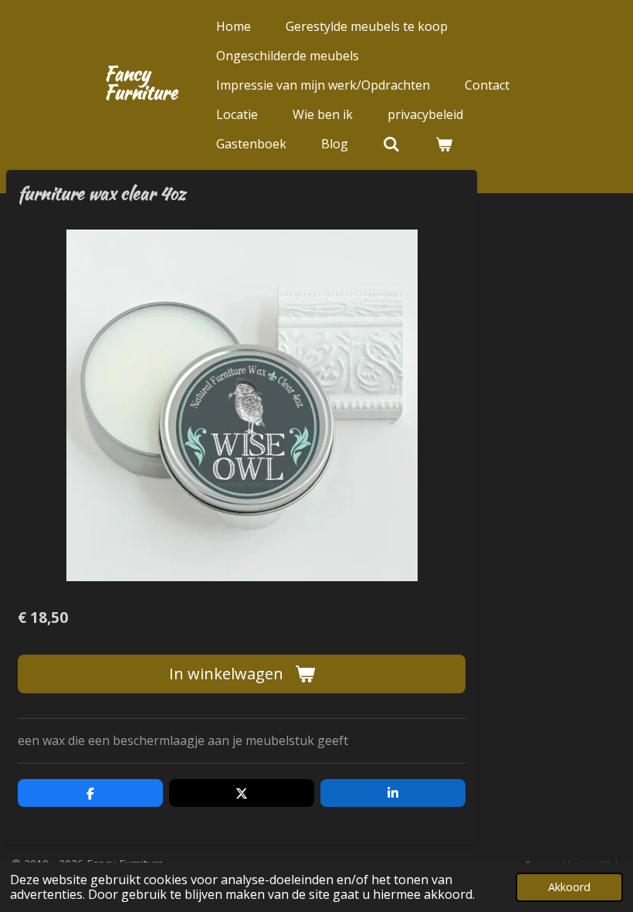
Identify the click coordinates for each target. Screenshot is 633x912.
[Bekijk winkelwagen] (443, 143)
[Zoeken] (391, 143)
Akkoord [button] (569, 887)
